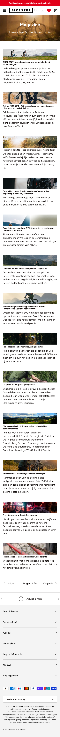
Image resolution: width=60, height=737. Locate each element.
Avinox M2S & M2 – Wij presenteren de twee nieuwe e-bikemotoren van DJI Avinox (28, 107)
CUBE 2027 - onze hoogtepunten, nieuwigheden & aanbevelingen (26, 63)
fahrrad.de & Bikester (17, 730)
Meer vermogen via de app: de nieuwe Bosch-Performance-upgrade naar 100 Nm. (24, 307)
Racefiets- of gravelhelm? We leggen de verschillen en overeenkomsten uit (28, 229)
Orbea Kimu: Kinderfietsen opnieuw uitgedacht (25, 268)
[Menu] (4, 10)
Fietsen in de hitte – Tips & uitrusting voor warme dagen (29, 150)
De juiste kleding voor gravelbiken (19, 385)
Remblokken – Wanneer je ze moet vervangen (24, 473)
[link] (12, 583)
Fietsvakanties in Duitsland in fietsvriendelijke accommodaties (25, 427)
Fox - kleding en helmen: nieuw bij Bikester (23, 347)
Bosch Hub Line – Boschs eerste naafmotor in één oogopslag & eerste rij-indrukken (26, 192)
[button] (49, 10)
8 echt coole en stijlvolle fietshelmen (20, 515)
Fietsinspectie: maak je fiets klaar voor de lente (25, 557)
